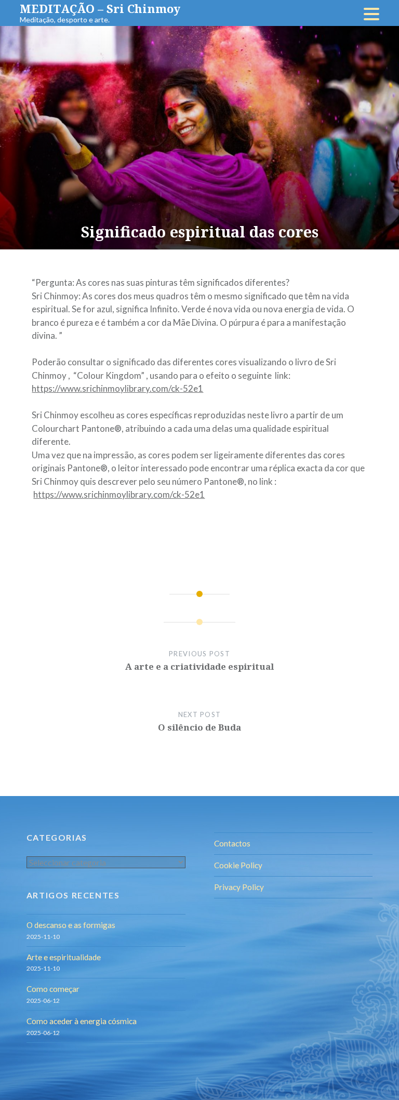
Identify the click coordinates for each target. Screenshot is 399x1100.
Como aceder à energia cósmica (81, 1021)
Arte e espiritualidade (63, 957)
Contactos (232, 843)
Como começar (52, 988)
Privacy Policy (239, 887)
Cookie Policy (238, 865)
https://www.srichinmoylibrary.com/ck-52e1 (117, 388)
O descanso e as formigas (70, 925)
